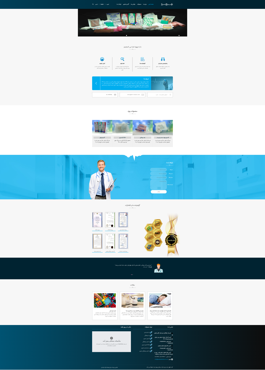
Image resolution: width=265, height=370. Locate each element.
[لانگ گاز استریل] (122, 126)
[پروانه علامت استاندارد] (123, 241)
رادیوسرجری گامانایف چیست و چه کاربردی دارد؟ (134, 311)
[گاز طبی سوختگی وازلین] (110, 241)
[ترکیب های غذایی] (105, 300)
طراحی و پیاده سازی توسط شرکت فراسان (109, 367)
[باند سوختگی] (142, 126)
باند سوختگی (142, 137)
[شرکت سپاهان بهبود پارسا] (167, 4)
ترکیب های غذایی (113, 311)
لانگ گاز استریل (122, 137)
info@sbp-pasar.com (133, 95)
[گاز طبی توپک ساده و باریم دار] (163, 126)
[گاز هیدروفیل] (102, 126)
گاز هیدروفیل (102, 137)
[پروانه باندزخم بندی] (123, 220)
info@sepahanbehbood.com (161, 359)
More (96, 83)
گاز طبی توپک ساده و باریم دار (163, 137)
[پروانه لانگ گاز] (110, 220)
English (102, 4)
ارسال (159, 192)
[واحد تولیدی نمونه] (97, 241)
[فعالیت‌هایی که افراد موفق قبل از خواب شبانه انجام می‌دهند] (160, 300)
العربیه (108, 4)
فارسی (96, 4)
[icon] (163, 59)
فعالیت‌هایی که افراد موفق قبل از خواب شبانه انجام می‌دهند (160, 311)
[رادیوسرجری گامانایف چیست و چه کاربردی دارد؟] (132, 300)
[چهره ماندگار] (97, 220)
